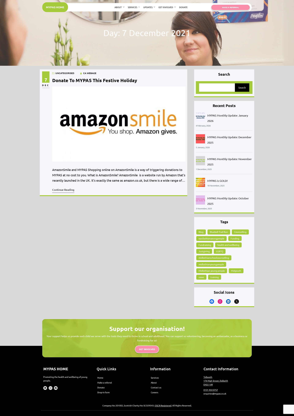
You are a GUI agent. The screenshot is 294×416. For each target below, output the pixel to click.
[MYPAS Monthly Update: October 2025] (200, 200)
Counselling (240, 231)
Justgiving (204, 251)
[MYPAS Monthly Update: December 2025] (200, 139)
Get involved (147, 349)
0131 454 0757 (211, 389)
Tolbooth (208, 377)
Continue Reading (63, 189)
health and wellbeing (228, 244)
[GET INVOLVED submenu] (175, 6)
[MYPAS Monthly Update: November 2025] (200, 161)
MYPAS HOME (55, 7)
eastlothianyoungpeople (211, 238)
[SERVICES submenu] (139, 6)
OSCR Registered (163, 405)
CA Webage (89, 73)
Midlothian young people (212, 270)
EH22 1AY (208, 384)
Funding (235, 238)
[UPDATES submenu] (154, 6)
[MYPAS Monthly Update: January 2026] (200, 118)
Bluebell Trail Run (219, 231)
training (214, 277)
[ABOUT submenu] (123, 6)
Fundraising (205, 244)
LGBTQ (219, 251)
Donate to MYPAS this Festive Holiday (94, 80)
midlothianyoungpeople (211, 264)
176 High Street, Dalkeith (216, 380)
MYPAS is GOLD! (217, 180)
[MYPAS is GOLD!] (200, 183)
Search (242, 87)
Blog (201, 231)
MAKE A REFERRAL (230, 7)
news (201, 277)
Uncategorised (64, 73)
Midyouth (236, 270)
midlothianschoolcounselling (214, 257)
